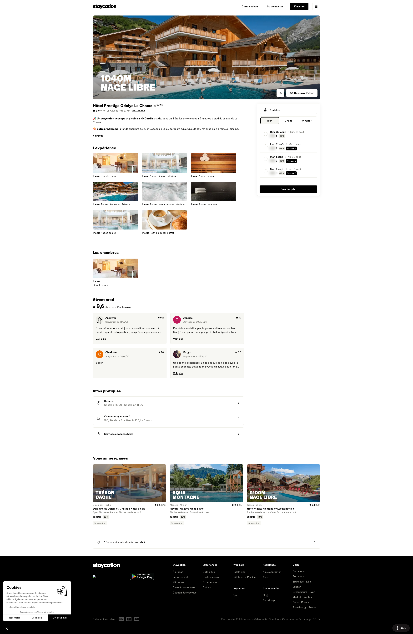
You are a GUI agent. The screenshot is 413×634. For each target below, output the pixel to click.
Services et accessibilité (118, 433)
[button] (7, 628)
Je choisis (37, 617)
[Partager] (280, 93)
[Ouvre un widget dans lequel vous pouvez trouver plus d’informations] (401, 628)
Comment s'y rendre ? (117, 416)
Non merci (14, 617)
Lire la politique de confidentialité (20, 607)
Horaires (109, 401)
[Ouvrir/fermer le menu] (316, 6)
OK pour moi (60, 617)
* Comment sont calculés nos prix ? (124, 542)
